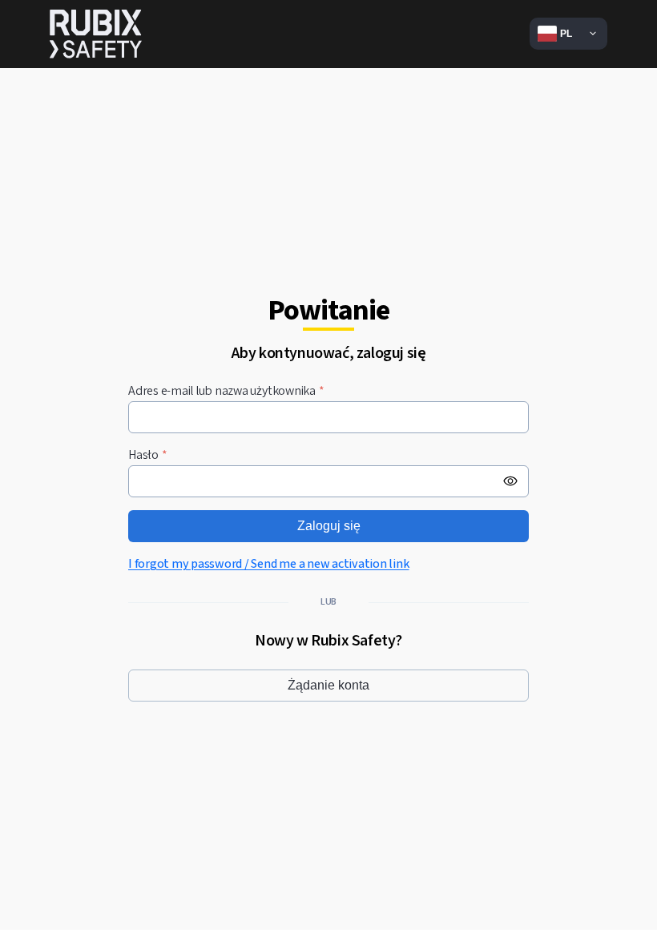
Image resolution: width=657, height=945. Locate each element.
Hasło (147, 455)
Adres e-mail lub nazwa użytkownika (226, 391)
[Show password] (510, 481)
